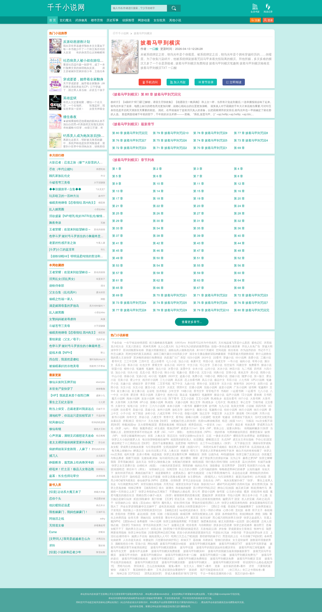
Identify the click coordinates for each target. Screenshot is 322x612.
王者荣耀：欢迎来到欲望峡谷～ (70, 229)
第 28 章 (239, 213)
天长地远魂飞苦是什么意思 (234, 342)
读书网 (252, 387)
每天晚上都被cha (122, 450)
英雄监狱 (70, 97)
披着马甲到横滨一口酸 (214, 555)
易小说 (254, 372)
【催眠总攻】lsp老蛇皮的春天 (181, 510)
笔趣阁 (140, 368)
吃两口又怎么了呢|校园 (184, 536)
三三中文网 (130, 361)
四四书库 (261, 406)
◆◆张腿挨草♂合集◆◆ (65, 189)
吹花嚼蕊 (198, 439)
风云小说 (207, 380)
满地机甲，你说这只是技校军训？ (71, 415)
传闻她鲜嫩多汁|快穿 (256, 428)
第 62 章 (158, 280)
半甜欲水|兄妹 (221, 532)
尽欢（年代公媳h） (62, 169)
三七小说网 (166, 380)
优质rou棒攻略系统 (209, 421)
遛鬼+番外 (174, 566)
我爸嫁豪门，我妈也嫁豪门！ (68, 512)
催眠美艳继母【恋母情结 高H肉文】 (73, 202)
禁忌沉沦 (172, 435)
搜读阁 (240, 413)
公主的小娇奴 (234, 491)
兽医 (150, 435)
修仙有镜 (55, 429)
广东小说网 (240, 387)
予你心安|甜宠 (263, 439)
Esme (53, 532)
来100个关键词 (205, 350)
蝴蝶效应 (194, 454)
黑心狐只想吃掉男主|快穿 (227, 517)
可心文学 (205, 365)
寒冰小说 (132, 365)
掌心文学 (245, 402)
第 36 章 (239, 228)
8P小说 (144, 402)
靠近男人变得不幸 (239, 447)
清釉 (265, 514)
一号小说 (233, 361)
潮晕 (195, 458)
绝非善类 (191, 525)
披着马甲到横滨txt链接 (174, 543)
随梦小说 (247, 376)
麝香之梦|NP (250, 458)
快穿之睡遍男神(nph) (133, 435)
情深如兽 (181, 424)
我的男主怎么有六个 (137, 528)
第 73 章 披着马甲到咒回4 (251, 140)
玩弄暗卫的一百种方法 (64, 196)
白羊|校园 (260, 476)
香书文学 (199, 391)
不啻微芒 (194, 521)
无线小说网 (210, 387)
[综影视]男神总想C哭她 (161, 532)
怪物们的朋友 (223, 540)
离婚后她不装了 (144, 473)
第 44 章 (239, 243)
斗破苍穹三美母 (59, 182)
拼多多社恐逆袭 (223, 525)
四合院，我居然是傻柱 (64, 359)
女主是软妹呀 (240, 540)
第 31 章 (198, 221)
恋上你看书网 (192, 380)
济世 (251, 566)
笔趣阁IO (194, 394)
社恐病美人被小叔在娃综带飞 (85, 60)
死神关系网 (149, 346)
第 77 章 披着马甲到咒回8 (251, 133)
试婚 (159, 514)
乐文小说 (226, 383)
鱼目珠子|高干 (120, 476)
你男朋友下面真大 (242, 417)
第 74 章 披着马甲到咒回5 (210, 140)
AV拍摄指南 (227, 454)
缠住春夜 (70, 116)
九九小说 (224, 406)
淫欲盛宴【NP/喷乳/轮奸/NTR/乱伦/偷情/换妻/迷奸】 (84, 216)
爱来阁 (258, 394)
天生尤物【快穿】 (158, 421)
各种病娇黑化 (230, 514)
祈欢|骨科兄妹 (182, 502)
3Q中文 (181, 365)
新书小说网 (118, 417)
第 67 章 (198, 288)
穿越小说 (228, 357)
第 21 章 (117, 206)
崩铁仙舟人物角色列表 (181, 350)
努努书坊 (239, 383)
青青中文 (168, 417)
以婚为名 (214, 454)
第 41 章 (117, 243)
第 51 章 (198, 258)
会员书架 (255, 11)
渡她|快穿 (207, 495)
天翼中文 (160, 394)
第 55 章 (198, 265)
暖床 (246, 491)
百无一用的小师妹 (210, 510)
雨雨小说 (265, 372)
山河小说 (210, 368)
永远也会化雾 (240, 473)
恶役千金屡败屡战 (163, 443)
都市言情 (97, 20)
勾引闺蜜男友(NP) (128, 484)
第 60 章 (239, 273)
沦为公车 (235, 458)
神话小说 (234, 368)
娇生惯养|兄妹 (260, 484)
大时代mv (180, 342)
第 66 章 (158, 288)
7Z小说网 (246, 394)
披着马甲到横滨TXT (231, 543)
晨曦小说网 (156, 402)
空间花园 (221, 350)
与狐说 (250, 421)
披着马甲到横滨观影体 (164, 547)
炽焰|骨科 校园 (259, 491)
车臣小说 (232, 380)
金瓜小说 (169, 365)
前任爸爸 (233, 350)
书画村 (225, 391)
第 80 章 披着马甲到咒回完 (130, 133)
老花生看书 (230, 398)
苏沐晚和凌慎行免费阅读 (147, 357)
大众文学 (229, 413)
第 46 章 (158, 250)
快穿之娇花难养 (243, 525)
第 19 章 (198, 198)
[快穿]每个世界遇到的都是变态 (181, 528)
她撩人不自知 (139, 536)
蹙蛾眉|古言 (213, 439)
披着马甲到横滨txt (152, 555)
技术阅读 (161, 391)
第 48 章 (239, 250)
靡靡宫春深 (256, 432)
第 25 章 (117, 213)
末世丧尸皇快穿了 (61, 388)
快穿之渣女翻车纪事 (175, 454)
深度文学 (214, 383)
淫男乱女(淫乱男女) (62, 279)
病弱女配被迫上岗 (202, 514)
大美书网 (255, 398)
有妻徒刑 (148, 540)
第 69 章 (239, 148)
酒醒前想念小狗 (124, 543)
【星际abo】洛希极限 (134, 521)
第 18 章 (158, 198)
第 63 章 (198, 280)
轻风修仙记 (56, 422)
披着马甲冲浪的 (129, 555)
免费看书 (254, 365)
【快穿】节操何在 (130, 525)
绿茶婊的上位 (157, 469)
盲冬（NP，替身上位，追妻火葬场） (221, 428)
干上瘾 (264, 495)
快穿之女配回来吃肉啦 (235, 502)
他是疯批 (156, 454)
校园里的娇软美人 (181, 439)
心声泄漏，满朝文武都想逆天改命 (71, 435)
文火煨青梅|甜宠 (147, 424)
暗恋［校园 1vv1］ (233, 421)
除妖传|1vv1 (208, 484)
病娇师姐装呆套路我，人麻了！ (70, 449)
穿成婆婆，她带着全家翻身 (83, 78)
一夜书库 (187, 406)
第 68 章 (239, 288)
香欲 (135, 428)
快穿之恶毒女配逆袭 (174, 476)
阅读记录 (268, 11)
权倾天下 (186, 540)
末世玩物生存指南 (151, 484)
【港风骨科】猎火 (153, 488)
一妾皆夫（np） (213, 424)
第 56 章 (239, 265)
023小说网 (193, 357)
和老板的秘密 (183, 488)
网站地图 (153, 543)
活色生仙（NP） (212, 480)
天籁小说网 (181, 402)
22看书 (217, 357)
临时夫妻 (129, 454)
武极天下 (124, 569)
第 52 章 (239, 258)
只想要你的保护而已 (167, 540)
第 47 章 (198, 250)
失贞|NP (226, 439)
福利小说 (245, 361)
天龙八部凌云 (133, 346)
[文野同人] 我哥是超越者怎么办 (69, 538)
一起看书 (250, 391)
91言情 (124, 394)
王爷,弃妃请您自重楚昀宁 (171, 569)
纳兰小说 (161, 398)
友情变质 (158, 517)
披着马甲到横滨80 (194, 551)
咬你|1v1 (141, 421)
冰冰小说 (222, 368)
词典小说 (219, 372)
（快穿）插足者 (234, 424)
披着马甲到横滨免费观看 (166, 551)
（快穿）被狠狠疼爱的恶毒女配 (182, 495)
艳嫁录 (185, 450)
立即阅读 (236, 82)
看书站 (180, 417)
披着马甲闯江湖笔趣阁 (252, 547)
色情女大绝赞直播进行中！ (192, 506)
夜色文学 (243, 372)
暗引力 (194, 450)
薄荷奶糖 (187, 465)
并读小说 (144, 417)
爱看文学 (157, 365)
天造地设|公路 (209, 528)
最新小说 (202, 409)
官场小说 (140, 543)
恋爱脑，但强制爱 (170, 480)
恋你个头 (55, 498)
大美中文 (120, 406)
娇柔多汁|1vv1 (189, 428)
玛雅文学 (241, 365)
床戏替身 (220, 495)
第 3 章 (197, 168)
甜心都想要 (252, 521)
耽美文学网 (237, 406)
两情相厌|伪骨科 (259, 473)
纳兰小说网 (245, 409)
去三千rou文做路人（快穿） (216, 443)
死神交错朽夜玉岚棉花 (139, 354)
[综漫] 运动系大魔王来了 (65, 492)
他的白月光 (201, 465)
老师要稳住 (263, 435)
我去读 (183, 394)
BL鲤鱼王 (233, 402)
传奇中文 (132, 417)
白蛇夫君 (235, 461)
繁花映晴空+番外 (143, 569)
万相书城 (258, 402)
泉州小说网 (163, 409)
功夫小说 (132, 372)
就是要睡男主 (163, 473)
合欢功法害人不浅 (156, 450)
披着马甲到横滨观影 (174, 562)
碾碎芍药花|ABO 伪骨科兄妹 (233, 484)
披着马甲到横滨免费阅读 (193, 558)
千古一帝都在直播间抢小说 (216, 573)
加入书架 (180, 82)
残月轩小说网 (150, 380)
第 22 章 (158, 206)
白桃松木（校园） (147, 465)
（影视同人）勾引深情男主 (218, 476)
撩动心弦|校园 (225, 488)
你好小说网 (230, 409)
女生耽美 (159, 20)
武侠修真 (81, 20)
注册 (257, 20)
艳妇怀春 (220, 432)
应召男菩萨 (228, 465)
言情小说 (231, 372)
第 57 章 (117, 273)
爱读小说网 (208, 491)
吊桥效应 (208, 540)
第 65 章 (117, 288)
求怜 (52, 545)
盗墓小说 (185, 376)
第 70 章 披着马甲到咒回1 (210, 148)
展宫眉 (194, 517)
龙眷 (217, 566)
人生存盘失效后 (132, 540)
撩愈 (258, 514)
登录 (270, 20)
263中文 (206, 357)
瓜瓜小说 (120, 365)
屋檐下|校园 (132, 458)
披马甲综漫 (187, 547)
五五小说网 (202, 398)
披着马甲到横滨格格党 (135, 558)
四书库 (258, 368)
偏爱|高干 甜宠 (231, 499)
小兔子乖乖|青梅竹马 (218, 473)
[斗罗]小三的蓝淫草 (62, 249)
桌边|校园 (142, 514)
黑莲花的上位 (230, 536)
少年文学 (174, 391)
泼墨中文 (185, 368)
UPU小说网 (257, 380)
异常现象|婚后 (126, 461)
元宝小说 (206, 372)
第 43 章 (198, 243)
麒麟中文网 (200, 406)
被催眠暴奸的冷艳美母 (64, 366)
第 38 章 (158, 235)
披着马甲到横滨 (143, 33)
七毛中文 (220, 402)
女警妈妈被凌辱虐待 (62, 319)
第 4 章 (238, 168)
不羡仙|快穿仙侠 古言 (255, 532)
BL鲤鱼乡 (216, 398)
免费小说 (197, 376)
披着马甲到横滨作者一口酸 (181, 555)
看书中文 (117, 361)
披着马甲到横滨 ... (200, 562)
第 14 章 (158, 191)
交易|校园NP (170, 447)
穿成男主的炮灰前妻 (132, 447)
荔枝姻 (197, 540)
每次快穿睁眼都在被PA (155, 439)
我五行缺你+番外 (245, 573)
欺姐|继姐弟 (246, 514)
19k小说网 (155, 521)
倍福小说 (129, 376)
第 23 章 (198, 206)
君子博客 (150, 383)
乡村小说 (150, 413)
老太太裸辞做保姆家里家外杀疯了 (71, 442)
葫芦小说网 (232, 394)
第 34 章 (158, 228)
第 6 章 (157, 176)
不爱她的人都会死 (179, 491)
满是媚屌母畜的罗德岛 (64, 305)
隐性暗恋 (135, 476)
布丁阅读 (138, 413)
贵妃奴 (239, 510)
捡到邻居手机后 (124, 473)
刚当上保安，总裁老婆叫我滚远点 (71, 409)
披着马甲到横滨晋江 (163, 558)
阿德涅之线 (56, 518)
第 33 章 (117, 228)
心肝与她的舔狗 (208, 469)
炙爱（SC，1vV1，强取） (169, 432)
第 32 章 (239, 221)
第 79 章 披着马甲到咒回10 (171, 133)
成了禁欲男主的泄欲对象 (214, 458)
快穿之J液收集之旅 (159, 461)
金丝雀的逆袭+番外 (234, 566)
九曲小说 (189, 383)
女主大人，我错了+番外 (197, 566)
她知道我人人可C (159, 536)
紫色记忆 (257, 342)
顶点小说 (183, 361)
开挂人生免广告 (251, 346)
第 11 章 (198, 183)
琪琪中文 (182, 387)
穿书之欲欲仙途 (192, 480)
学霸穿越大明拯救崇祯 (241, 354)
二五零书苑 (163, 383)
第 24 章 (239, 206)
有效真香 (250, 424)
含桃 (152, 514)
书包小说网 (233, 495)
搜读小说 (266, 365)
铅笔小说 (132, 406)
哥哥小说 (257, 361)
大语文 (171, 387)
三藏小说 (266, 357)
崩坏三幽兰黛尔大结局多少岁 (170, 354)
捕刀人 (53, 455)
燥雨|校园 (198, 461)
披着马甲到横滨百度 (147, 562)
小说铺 (250, 406)
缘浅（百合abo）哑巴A (146, 502)
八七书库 (244, 380)
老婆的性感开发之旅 (62, 242)
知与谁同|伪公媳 (169, 458)
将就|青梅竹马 (259, 488)
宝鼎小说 (141, 376)
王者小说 (217, 365)
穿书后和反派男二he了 (156, 525)
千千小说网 (66, 7)
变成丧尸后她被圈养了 (241, 506)
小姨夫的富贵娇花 (170, 465)
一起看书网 (237, 391)
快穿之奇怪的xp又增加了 (153, 491)
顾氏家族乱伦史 (59, 175)
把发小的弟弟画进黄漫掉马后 (194, 532)
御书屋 (221, 491)
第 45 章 (117, 250)
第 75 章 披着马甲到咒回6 (170, 140)
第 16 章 (239, 191)
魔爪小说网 (118, 398)
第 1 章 (116, 168)
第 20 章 (239, 198)
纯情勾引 (193, 443)
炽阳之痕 (156, 528)
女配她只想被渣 (181, 461)
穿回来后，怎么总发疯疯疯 (149, 566)
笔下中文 (177, 383)
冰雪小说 (173, 368)
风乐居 (179, 380)
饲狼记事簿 (134, 488)
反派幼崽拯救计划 (76, 41)
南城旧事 (185, 514)
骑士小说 (169, 372)
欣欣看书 (125, 409)
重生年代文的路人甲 (177, 517)
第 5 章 (116, 176)
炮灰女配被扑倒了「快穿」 (239, 480)
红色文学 (145, 365)
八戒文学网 (163, 413)
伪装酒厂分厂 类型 (175, 357)
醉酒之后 (138, 450)
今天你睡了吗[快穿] (251, 536)
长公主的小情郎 (188, 469)
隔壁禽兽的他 (209, 521)
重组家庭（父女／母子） (65, 339)
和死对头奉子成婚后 (215, 447)
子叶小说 (177, 413)
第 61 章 (117, 280)
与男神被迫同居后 (237, 432)
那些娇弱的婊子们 (210, 536)
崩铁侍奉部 (56, 285)
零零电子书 (212, 391)
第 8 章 (238, 176)
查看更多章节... (192, 322)
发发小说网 (147, 398)
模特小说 (129, 368)
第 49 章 (117, 258)
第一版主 (259, 376)
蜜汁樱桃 (185, 458)
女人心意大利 (166, 346)
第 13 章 (117, 191)
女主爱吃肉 (194, 476)
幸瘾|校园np (129, 424)
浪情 (204, 454)
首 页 (52, 20)
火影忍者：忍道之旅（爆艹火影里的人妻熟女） (80, 162)
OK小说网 (252, 413)
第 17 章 (117, 198)
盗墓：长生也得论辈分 (64, 476)
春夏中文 (196, 361)
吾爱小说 (253, 357)
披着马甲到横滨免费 (222, 558)
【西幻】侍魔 (218, 506)
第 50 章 (158, 258)
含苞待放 (120, 514)
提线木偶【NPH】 (61, 352)
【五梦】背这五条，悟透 (178, 499)
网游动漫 (144, 20)
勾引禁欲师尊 (153, 447)
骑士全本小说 (250, 495)
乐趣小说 (125, 383)
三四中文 (144, 361)
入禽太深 (160, 435)
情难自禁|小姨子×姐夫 (149, 495)
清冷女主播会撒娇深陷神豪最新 (207, 354)
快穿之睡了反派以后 (248, 454)
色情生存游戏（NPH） (200, 432)
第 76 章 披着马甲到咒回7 (129, 140)
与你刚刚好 (205, 525)
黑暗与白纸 (123, 566)
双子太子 (257, 510)
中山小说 (117, 376)
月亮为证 (168, 484)
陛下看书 (174, 398)
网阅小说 (222, 376)
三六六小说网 (157, 406)
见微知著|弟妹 (149, 458)
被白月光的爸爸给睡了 (249, 450)
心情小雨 (228, 510)
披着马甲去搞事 (139, 551)
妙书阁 (213, 406)
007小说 (243, 398)
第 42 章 (158, 243)
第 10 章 (158, 183)
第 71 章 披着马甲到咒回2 (170, 148)
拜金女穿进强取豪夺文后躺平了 (138, 506)
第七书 (196, 491)
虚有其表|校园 (167, 506)
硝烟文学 (138, 383)
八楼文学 (156, 417)
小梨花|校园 (171, 514)
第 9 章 (116, 183)
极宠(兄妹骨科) (244, 476)
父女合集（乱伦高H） (63, 292)
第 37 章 (117, 235)
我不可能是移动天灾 (212, 569)
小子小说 (125, 413)
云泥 (208, 435)
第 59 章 (198, 273)
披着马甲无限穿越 (257, 543)
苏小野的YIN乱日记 (204, 488)
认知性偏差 (253, 469)
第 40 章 (239, 235)
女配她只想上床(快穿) (183, 421)
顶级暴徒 (215, 465)
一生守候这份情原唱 (135, 342)
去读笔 (150, 391)
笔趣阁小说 (215, 409)
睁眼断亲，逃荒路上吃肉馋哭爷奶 (71, 462)
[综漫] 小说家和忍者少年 (65, 552)
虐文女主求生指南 (243, 439)
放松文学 (177, 409)
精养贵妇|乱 (195, 424)
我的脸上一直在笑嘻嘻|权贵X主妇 (142, 510)
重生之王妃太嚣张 (61, 402)
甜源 (217, 514)
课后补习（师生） (136, 469)
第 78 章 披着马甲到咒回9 (210, 133)
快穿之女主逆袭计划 (123, 465)
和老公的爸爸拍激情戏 (208, 499)
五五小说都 (187, 398)
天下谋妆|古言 (242, 443)
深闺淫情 (172, 469)
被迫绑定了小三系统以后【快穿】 (131, 443)
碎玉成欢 (160, 428)
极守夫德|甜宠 (196, 473)
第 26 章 (158, 213)
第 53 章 (117, 265)
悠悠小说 (172, 394)
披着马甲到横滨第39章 (227, 562)
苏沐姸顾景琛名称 (133, 350)
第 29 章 (117, 221)
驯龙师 (193, 569)
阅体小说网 (133, 398)
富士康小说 (123, 391)
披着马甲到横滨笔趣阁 (203, 543)
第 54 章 (158, 265)
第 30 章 (158, 221)
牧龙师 (216, 417)
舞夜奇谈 (55, 222)
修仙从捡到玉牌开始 (62, 382)
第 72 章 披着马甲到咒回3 (129, 148)
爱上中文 (135, 380)
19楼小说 (209, 376)
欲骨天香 (133, 517)
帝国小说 (208, 361)
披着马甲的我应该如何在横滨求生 (216, 547)
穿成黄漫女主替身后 (240, 528)
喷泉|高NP (173, 428)
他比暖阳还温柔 (59, 505)
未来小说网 (173, 406)
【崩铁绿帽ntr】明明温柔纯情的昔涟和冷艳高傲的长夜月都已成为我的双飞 (98, 256)
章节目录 (208, 82)
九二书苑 (247, 368)
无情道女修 (56, 525)
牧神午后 (259, 528)
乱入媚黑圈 (56, 209)
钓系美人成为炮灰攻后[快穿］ (85, 135)
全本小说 (197, 368)
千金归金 (117, 342)
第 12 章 (239, 183)
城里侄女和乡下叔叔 (187, 484)
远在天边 (141, 461)
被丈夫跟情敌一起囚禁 (231, 521)
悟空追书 (229, 365)
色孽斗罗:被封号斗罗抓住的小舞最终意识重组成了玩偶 (85, 236)
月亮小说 (264, 413)
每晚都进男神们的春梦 (232, 469)
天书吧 (268, 394)
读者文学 (220, 361)
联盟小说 (117, 368)
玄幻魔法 (66, 20)
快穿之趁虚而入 (253, 517)
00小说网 (241, 357)
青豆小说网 (146, 394)
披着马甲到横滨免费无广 (244, 555)
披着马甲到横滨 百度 (250, 558)
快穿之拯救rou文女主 (191, 435)
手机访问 (152, 82)
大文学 (161, 387)
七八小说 (171, 361)
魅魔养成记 (146, 428)
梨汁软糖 (157, 499)
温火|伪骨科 (249, 461)
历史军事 (113, 20)
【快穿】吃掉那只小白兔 (251, 465)
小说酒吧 (205, 417)
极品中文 (219, 380)
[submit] (174, 8)
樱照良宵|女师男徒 (244, 435)
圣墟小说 (138, 409)
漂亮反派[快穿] (153, 573)
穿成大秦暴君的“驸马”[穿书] (181, 573)
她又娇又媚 (242, 488)
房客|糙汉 (128, 421)
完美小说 (123, 380)
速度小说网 (225, 387)
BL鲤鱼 (169, 402)
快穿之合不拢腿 (151, 476)
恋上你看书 (157, 361)
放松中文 (189, 409)
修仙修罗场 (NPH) (147, 480)
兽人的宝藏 (248, 499)
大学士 (144, 406)
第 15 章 (198, 191)
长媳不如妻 (264, 461)
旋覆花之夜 (177, 525)
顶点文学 (204, 413)
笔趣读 (226, 417)
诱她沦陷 (146, 517)
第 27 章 (198, 213)
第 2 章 (157, 168)
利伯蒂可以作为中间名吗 (202, 342)
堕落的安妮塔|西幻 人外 (206, 502)
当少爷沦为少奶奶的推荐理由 (192, 346)
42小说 (153, 376)
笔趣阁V (263, 387)
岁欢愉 (223, 528)
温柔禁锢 (180, 443)
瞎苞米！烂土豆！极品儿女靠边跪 (71, 469)
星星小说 (194, 372)
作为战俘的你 (248, 350)
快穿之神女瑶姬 (137, 532)
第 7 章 (197, 176)
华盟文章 (217, 413)
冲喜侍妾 (236, 532)
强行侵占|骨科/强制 (217, 461)
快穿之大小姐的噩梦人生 (126, 439)
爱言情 (134, 394)
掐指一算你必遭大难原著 (225, 346)
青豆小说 (157, 372)
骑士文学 (195, 402)
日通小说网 (195, 387)
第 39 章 (198, 235)
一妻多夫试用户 (222, 435)
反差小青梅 (143, 454)
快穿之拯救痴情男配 (175, 521)
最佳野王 (259, 525)
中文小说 (192, 365)
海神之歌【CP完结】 (129, 573)
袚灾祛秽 (205, 517)
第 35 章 (198, 228)
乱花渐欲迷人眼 (260, 447)
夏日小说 (150, 387)
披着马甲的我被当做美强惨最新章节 (229, 551)
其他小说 (175, 20)
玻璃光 (170, 488)
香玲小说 (202, 383)
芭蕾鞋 (131, 514)
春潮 (247, 510)
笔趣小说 (182, 372)
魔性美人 (167, 502)
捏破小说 (234, 376)
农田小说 (263, 383)
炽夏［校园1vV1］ (190, 447)
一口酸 (153, 49)
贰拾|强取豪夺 (141, 499)
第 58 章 (158, 273)
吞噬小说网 (191, 413)
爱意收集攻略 (166, 424)
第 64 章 (239, 280)
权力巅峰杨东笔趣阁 (161, 342)
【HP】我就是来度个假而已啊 (69, 395)
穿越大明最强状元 (156, 350)
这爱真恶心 (179, 473)
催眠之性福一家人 (61, 299)
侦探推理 (128, 20)
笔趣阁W (207, 394)
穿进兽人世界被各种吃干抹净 (217, 450)
